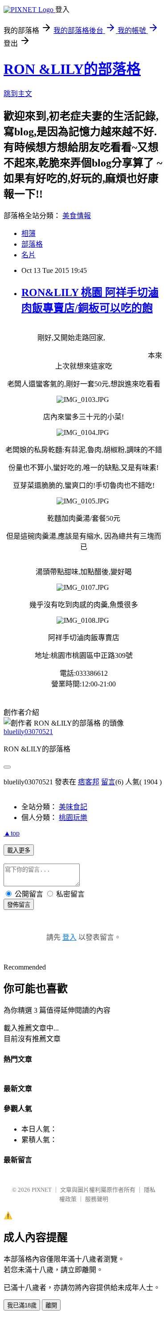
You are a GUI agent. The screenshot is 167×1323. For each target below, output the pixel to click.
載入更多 (18, 850)
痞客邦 (88, 782)
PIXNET (42, 1189)
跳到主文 (18, 93)
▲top (12, 833)
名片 (28, 255)
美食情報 (76, 215)
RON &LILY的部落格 (72, 69)
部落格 (32, 244)
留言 (108, 782)
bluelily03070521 (28, 731)
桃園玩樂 (73, 817)
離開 (51, 1305)
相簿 (28, 233)
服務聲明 (96, 1199)
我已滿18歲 (22, 1305)
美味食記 (73, 807)
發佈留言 (18, 904)
